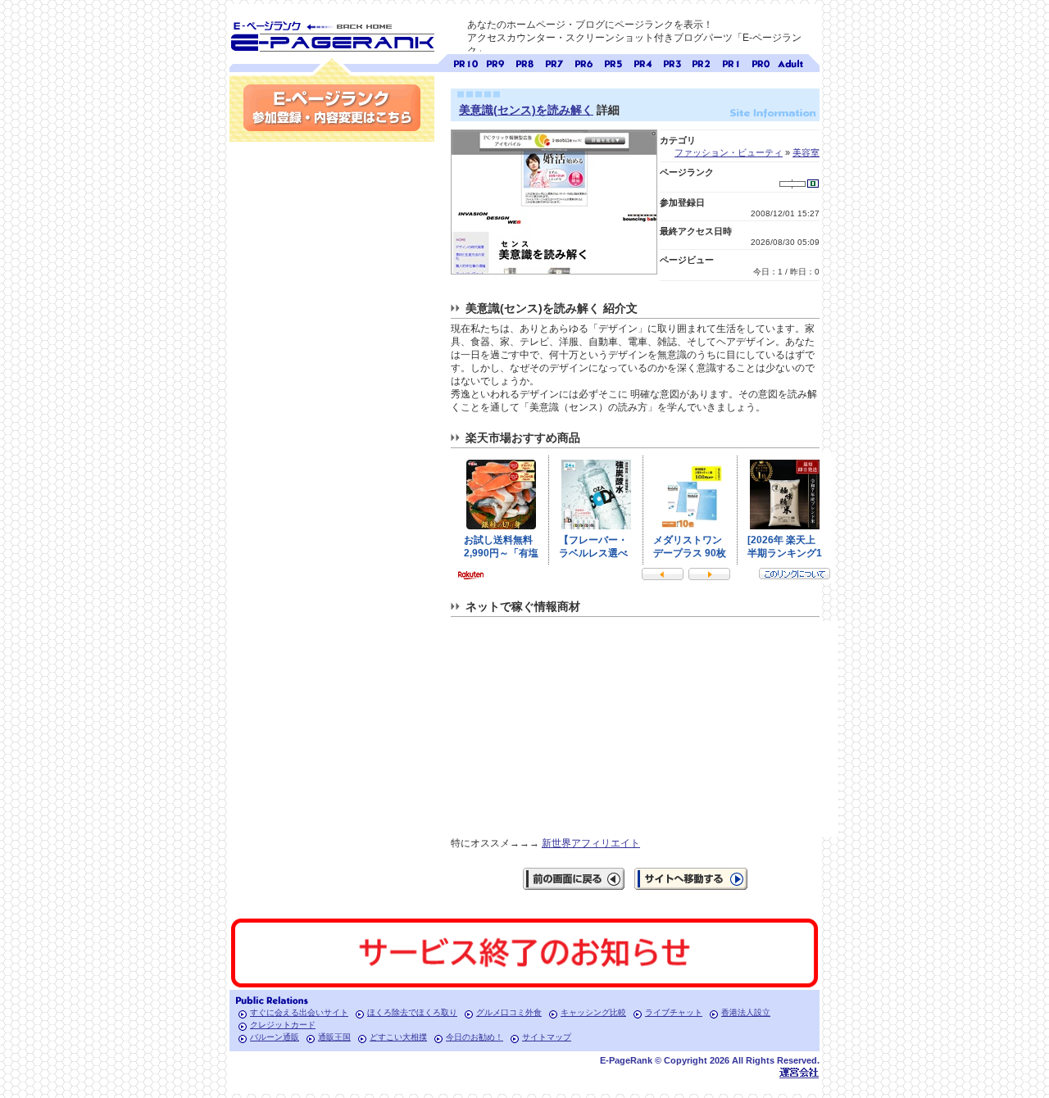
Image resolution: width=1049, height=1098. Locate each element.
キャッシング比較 (593, 1012)
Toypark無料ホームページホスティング (799, 1072)
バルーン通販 (274, 1036)
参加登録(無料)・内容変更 (331, 107)
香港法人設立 (745, 1012)
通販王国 (334, 1036)
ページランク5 (613, 62)
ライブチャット (673, 1012)
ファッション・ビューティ (728, 152)
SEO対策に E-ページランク (331, 33)
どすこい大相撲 (398, 1036)
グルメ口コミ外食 (509, 1012)
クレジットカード (283, 1024)
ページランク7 (554, 62)
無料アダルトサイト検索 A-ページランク (790, 62)
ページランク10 (465, 62)
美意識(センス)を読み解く (526, 109)
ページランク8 (524, 62)
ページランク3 (672, 62)
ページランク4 (642, 62)
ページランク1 (731, 62)
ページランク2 (701, 62)
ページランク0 (760, 62)
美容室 (806, 152)
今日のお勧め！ (474, 1036)
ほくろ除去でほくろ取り (412, 1012)
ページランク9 (495, 62)
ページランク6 (583, 62)
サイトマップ (546, 1036)
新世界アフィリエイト (591, 843)
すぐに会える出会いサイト (299, 1012)
